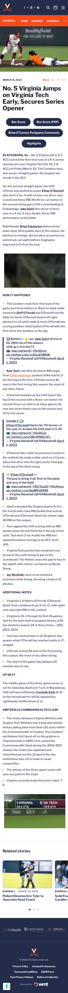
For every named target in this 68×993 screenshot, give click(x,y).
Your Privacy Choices (21, 977)
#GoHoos (39, 351)
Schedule (53, 21)
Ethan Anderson (21, 375)
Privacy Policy (20, 966)
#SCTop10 (40, 486)
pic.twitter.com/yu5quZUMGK (28, 355)
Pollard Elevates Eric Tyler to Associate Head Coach (23, 897)
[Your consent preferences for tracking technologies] (6, 986)
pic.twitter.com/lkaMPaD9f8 (27, 490)
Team (24, 21)
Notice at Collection (47, 977)
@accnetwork (21, 351)
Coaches (37, 21)
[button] (30, 909)
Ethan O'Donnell (17, 425)
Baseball (9, 891)
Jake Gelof (42, 339)
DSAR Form (47, 971)
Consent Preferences (43, 966)
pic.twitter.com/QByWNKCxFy (28, 437)
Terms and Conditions (25, 971)
